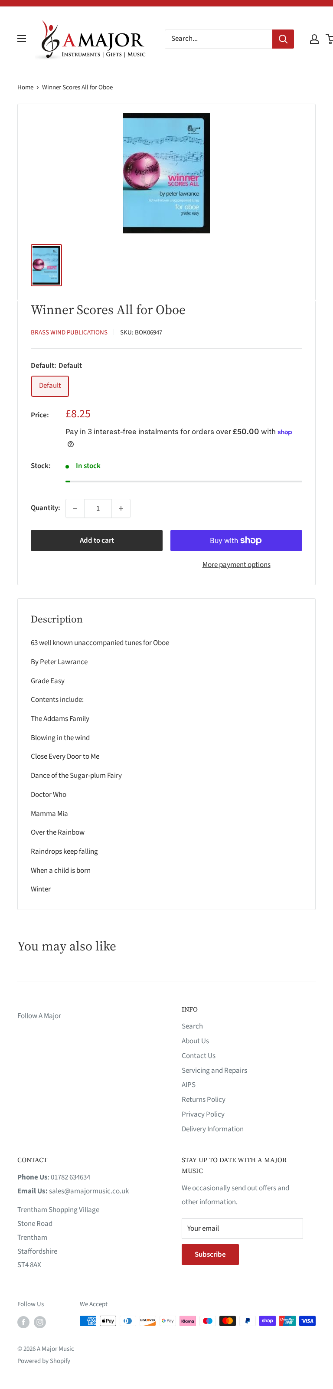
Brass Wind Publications (69, 332)
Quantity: (45, 508)
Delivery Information (213, 1129)
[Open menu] (21, 38)
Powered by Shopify (43, 1361)
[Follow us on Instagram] (40, 1322)
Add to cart (97, 540)
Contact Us (198, 1056)
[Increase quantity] (121, 508)
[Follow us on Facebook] (23, 1322)
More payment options (236, 565)
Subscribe (210, 1254)
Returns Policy (203, 1099)
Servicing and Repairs (214, 1070)
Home (25, 87)
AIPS (189, 1085)
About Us (195, 1041)
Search (192, 1026)
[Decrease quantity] (75, 508)
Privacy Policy (203, 1114)
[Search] (283, 39)
